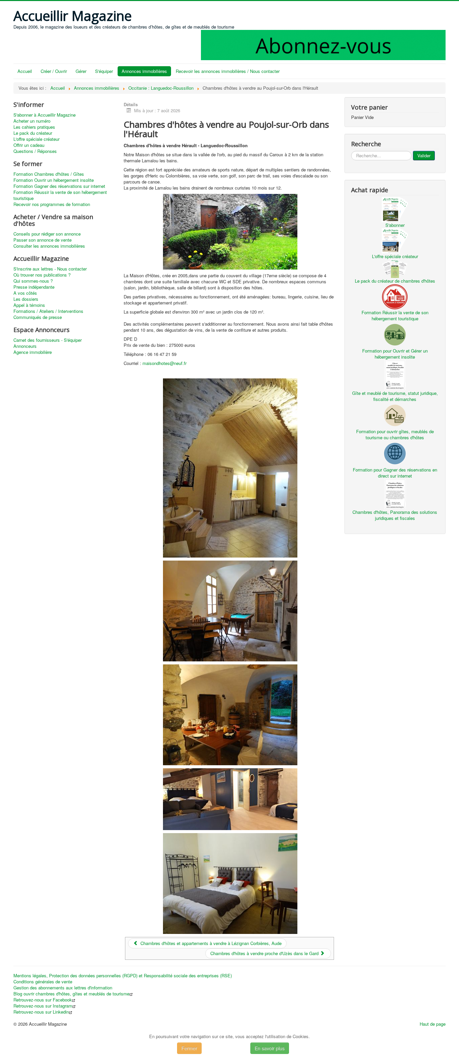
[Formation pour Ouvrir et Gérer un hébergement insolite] (395, 334)
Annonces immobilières (144, 71)
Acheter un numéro (31, 121)
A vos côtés (25, 293)
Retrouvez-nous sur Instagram (42, 1006)
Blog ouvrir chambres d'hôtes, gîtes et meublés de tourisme (71, 994)
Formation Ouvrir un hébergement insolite (53, 180)
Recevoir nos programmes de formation (51, 204)
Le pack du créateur (32, 133)
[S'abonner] (395, 209)
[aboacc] (323, 44)
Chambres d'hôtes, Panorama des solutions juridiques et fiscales (394, 515)
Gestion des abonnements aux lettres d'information (62, 988)
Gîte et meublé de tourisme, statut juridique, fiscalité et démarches (395, 396)
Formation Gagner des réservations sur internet (59, 186)
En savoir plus (270, 1048)
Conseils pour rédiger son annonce (47, 234)
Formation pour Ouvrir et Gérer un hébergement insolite (395, 353)
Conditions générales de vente (42, 982)
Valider (423, 155)
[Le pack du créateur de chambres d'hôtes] (395, 268)
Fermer (189, 1048)
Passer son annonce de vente (42, 240)
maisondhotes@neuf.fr (164, 363)
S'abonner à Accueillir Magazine (44, 115)
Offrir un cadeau (28, 145)
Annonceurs (25, 346)
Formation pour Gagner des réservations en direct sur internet (395, 472)
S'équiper (104, 71)
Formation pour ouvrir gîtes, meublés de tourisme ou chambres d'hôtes (395, 434)
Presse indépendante (33, 287)
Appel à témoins (29, 305)
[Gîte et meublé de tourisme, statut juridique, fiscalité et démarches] (395, 374)
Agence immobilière (32, 352)
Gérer (81, 71)
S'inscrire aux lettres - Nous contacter (50, 269)
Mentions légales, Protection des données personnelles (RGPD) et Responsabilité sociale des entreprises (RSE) (122, 976)
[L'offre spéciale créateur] (395, 240)
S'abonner (395, 225)
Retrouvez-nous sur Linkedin (41, 1012)
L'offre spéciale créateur (36, 139)
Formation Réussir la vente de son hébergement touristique (60, 195)
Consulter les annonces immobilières (49, 246)
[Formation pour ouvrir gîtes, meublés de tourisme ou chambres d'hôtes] (395, 414)
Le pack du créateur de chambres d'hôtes (395, 281)
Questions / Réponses (35, 151)
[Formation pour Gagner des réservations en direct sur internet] (395, 453)
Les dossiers (25, 299)
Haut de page (433, 1024)
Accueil (24, 71)
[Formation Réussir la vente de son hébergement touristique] (395, 296)
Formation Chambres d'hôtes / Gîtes (48, 174)
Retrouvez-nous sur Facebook (42, 1000)
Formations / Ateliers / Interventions (48, 311)
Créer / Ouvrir (54, 71)
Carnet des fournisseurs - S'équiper (47, 340)
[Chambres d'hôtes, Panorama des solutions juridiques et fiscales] (395, 493)
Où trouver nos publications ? (42, 275)
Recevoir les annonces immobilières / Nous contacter (228, 71)
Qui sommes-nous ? (33, 281)
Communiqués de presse (37, 317)
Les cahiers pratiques (34, 127)
